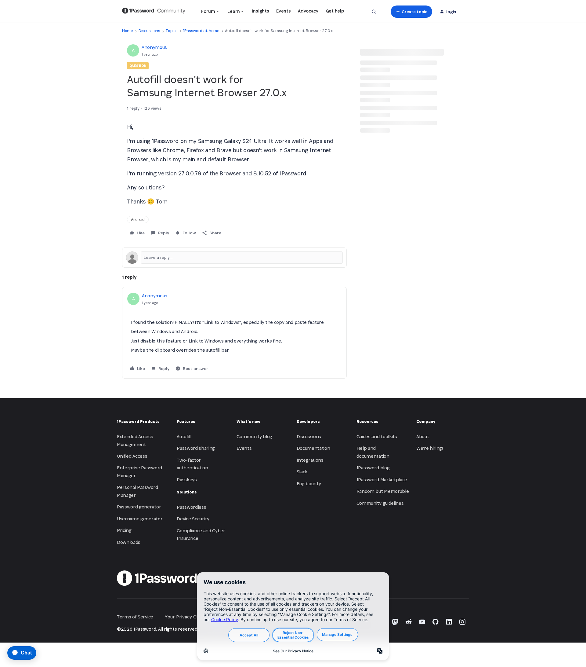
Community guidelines (380, 503)
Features (186, 421)
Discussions (149, 30)
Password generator (139, 507)
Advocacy (308, 11)
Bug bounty (309, 483)
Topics (171, 30)
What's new (248, 421)
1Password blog (373, 467)
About (422, 436)
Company (425, 421)
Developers (308, 421)
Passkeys (187, 479)
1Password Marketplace (381, 479)
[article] (234, 332)
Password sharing (196, 448)
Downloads (128, 542)
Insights (260, 11)
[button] (411, 11)
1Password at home (201, 30)
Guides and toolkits (376, 436)
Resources (367, 421)
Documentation (313, 448)
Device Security (193, 518)
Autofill (184, 436)
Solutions (187, 492)
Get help (335, 11)
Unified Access (132, 456)
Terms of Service (135, 617)
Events (283, 11)
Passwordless (191, 507)
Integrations (310, 460)
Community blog (254, 436)
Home (127, 30)
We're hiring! (429, 448)
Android (138, 219)
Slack (302, 471)
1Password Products (138, 421)
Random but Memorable (382, 491)
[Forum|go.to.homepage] (153, 11)
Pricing (124, 530)
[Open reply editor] (234, 257)
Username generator (139, 518)
